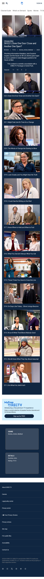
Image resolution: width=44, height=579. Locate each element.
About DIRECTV (7, 487)
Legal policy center (7, 501)
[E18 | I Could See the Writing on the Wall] (22, 188)
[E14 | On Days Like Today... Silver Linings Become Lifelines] (22, 294)
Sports (29, 11)
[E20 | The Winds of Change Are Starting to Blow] (22, 136)
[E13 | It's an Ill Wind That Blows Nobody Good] (22, 320)
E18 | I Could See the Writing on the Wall (18, 201)
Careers (4, 494)
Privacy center (6, 508)
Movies (35, 11)
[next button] (25, 69)
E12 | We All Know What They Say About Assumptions (22, 359)
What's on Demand (19, 11)
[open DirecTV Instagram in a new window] (16, 569)
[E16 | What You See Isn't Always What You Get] (22, 241)
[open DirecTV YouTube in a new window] (21, 569)
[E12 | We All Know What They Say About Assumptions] (22, 346)
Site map (4, 529)
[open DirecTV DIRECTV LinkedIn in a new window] (3, 569)
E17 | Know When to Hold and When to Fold (19, 227)
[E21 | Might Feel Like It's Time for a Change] (22, 109)
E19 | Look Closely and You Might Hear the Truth (20, 175)
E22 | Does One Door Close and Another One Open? (21, 96)
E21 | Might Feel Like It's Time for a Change (19, 122)
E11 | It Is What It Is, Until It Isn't (14, 385)
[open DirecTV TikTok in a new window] (25, 569)
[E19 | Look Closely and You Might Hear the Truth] (22, 162)
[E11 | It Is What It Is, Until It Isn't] (22, 372)
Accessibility (5, 543)
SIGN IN (39, 3)
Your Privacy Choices (11, 515)
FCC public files (6, 536)
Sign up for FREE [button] (19, 416)
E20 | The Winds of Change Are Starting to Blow (20, 148)
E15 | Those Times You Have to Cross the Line (20, 280)
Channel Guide (6, 11)
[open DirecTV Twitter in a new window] (12, 569)
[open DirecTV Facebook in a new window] (7, 569)
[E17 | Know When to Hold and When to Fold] (22, 215)
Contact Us (5, 550)
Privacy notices (6, 522)
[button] (3, 3)
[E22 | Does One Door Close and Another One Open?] (22, 83)
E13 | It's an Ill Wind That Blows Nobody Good (20, 333)
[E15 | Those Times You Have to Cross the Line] (22, 267)
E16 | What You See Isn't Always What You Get (20, 254)
